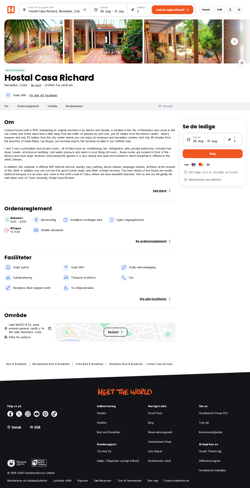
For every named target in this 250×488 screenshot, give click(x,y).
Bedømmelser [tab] (74, 106)
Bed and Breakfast (108, 432)
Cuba (23, 85)
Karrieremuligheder (211, 432)
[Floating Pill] (234, 41)
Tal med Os (104, 451)
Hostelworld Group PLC (213, 413)
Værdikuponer (102, 480)
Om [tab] (6, 106)
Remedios (11, 85)
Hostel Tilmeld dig (210, 451)
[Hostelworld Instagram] (28, 414)
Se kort (36, 85)
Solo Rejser (155, 451)
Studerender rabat (159, 460)
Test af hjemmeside (129, 480)
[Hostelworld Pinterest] (45, 414)
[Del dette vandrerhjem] (242, 62)
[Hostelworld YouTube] (37, 414)
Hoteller (102, 422)
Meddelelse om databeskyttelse (27, 480)
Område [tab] (52, 106)
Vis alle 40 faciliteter (43, 95)
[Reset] (84, 9)
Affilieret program (209, 460)
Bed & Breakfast (15, 70)
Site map (153, 480)
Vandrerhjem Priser (160, 441)
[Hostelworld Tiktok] (54, 414)
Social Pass (155, 413)
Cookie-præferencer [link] (176, 480)
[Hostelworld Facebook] (10, 414)
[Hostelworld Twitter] (19, 414)
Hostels (101, 413)
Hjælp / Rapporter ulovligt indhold (118, 460)
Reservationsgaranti (160, 432)
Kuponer (83, 480)
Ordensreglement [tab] (28, 106)
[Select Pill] (230, 9)
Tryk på (204, 422)
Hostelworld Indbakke (212, 470)
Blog (151, 422)
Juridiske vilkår (62, 480)
